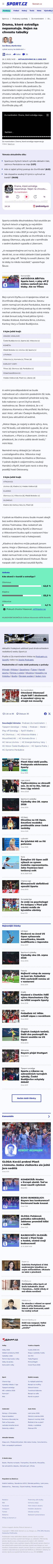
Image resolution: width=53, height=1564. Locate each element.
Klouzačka (40, 1463)
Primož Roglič (33, 1362)
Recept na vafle (33, 1393)
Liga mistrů (25, 780)
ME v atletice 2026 (8, 1390)
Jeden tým (40, 676)
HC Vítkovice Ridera (26, 734)
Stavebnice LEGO (21, 1483)
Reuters (47, 1531)
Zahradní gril (24, 1466)
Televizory (15, 1486)
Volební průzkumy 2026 (10, 1353)
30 (27, 54)
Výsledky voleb (7, 1356)
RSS (3, 1503)
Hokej (24, 11)
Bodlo (14, 676)
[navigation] (3, 4)
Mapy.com (6, 1442)
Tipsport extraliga (28, 1068)
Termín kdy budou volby (10, 1359)
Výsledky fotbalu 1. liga (10, 1384)
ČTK (38, 1531)
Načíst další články (26, 1098)
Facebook (5, 1506)
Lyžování (24, 838)
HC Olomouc (8, 734)
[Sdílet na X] (49, 713)
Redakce (5, 1500)
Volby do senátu (7, 1362)
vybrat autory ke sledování (13, 49)
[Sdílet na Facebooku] (45, 713)
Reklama (5, 1515)
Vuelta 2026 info (33, 1350)
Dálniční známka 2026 (36, 1416)
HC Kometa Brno (27, 738)
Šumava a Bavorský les (10, 1419)
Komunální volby (8, 1365)
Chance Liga (26, 759)
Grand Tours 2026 (34, 1365)
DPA (42, 1531)
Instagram (5, 1509)
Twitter (4, 1512)
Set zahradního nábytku (10, 1466)
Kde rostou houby (30, 1442)
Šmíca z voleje (17, 673)
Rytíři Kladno (27, 730)
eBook (8, 54)
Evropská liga (26, 899)
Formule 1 (5, 1393)
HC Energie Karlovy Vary (33, 742)
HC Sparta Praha (39, 746)
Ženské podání (26, 676)
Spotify (5, 660)
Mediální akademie (34, 1509)
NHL (3, 1396)
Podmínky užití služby (35, 1500)
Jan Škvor (6, 46)
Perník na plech (33, 1396)
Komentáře (25, 276)
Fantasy (6, 11)
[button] (47, 115)
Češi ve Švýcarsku (8, 1422)
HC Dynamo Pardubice (13, 750)
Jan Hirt (30, 1356)
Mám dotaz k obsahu (35, 1506)
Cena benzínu (42, 1442)
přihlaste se (39, 609)
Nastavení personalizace (36, 1515)
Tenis (32, 11)
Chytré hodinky (25, 1486)
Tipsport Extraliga (10, 727)
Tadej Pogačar (33, 1359)
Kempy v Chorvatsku (9, 1413)
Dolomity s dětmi (8, 1428)
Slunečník (32, 1463)
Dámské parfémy (34, 1483)
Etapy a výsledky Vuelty (36, 1353)
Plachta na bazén (13, 1463)
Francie (24, 971)
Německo (25, 1050)
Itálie (23, 1010)
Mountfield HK (9, 738)
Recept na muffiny (34, 1384)
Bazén (4, 1463)
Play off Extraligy (10, 730)
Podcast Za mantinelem (33, 723)
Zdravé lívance (33, 1387)
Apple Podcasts (26, 660)
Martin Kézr (16, 46)
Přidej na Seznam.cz (9, 1518)
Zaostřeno (24, 669)
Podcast (34, 727)
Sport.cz (11, 144)
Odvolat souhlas (33, 1512)
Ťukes (34, 669)
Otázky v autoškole (34, 1425)
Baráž (43, 727)
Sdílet (18, 54)
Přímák (5, 669)
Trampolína (25, 1463)
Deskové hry (6, 1486)
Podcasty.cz (41, 656)
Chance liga (6, 1381)
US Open (24, 817)
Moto (39, 11)
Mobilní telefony (8, 1483)
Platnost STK (32, 1428)
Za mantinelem (27, 690)
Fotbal (16, 11)
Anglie (23, 992)
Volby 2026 (6, 1350)
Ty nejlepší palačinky (35, 1381)
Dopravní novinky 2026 (36, 1419)
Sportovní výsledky (28, 799)
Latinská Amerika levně (10, 1425)
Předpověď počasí (16, 1442)
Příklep (14, 669)
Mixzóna (30, 673)
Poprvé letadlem (8, 1416)
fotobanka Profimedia (9, 1533)
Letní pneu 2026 (33, 1413)
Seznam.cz (37, 4)
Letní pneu (44, 1483)
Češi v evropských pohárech (12, 1445)
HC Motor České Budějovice (15, 746)
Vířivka (32, 1466)
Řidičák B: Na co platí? (36, 1422)
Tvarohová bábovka (35, 1390)
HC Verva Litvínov (10, 742)
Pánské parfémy (37, 1486)
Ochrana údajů (33, 1503)
